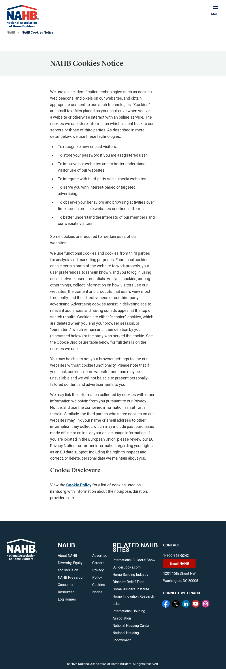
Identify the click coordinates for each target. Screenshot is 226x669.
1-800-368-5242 (176, 555)
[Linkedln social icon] (186, 604)
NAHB (11, 32)
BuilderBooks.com (127, 567)
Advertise (99, 555)
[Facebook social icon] (166, 604)
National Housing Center (131, 626)
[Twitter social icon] (176, 604)
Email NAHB (179, 563)
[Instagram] (206, 604)
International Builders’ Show (134, 560)
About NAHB (67, 555)
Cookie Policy (78, 485)
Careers (98, 563)
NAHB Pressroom (71, 577)
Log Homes (67, 599)
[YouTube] (196, 604)
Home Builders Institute (131, 589)
